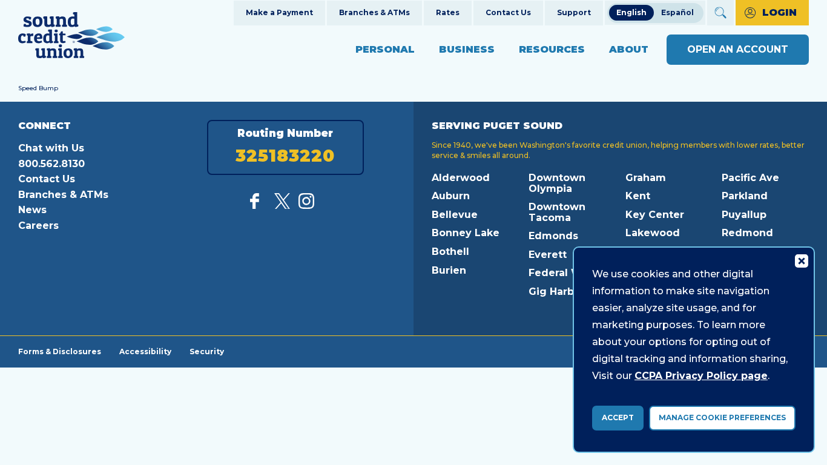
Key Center (654, 214)
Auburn (451, 196)
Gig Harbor (557, 291)
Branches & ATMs (374, 12)
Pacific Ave (750, 177)
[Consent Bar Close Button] (801, 260)
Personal (385, 49)
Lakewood (652, 233)
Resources (552, 49)
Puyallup (744, 214)
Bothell (450, 251)
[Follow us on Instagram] (306, 205)
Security (206, 351)
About (628, 49)
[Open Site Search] (720, 12)
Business (467, 49)
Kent (637, 196)
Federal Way (561, 273)
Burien (449, 270)
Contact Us (508, 12)
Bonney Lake (465, 233)
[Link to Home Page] (71, 37)
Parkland (745, 196)
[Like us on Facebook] (258, 205)
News (32, 210)
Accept (618, 417)
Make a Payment (279, 12)
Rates (448, 12)
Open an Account (737, 49)
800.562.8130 (51, 164)
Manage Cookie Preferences (722, 417)
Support (574, 12)
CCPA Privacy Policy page (701, 375)
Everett (548, 254)
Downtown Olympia (557, 183)
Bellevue (455, 214)
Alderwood (461, 177)
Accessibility (145, 351)
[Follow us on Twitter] (282, 205)
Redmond (747, 233)
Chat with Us (51, 148)
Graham (645, 177)
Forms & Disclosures (59, 351)
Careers (38, 225)
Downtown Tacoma (557, 212)
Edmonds (553, 236)
